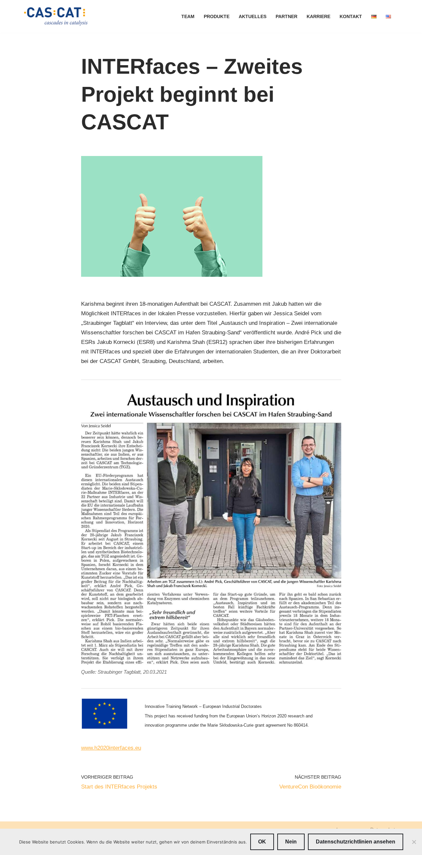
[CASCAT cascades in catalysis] (56, 16)
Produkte (216, 16)
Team (188, 16)
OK (262, 841)
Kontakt (351, 16)
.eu (137, 748)
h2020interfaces (114, 748)
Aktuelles (252, 16)
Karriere (318, 16)
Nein (291, 841)
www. (87, 748)
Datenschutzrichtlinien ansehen (355, 841)
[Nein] (413, 842)
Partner (286, 16)
